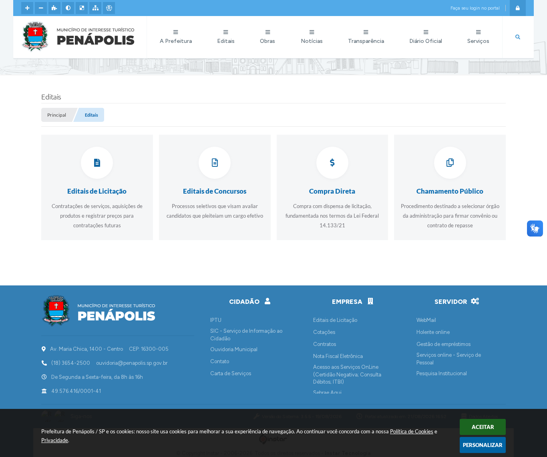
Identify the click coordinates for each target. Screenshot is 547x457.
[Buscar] (518, 37)
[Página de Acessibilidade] (109, 8)
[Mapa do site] (95, 8)
